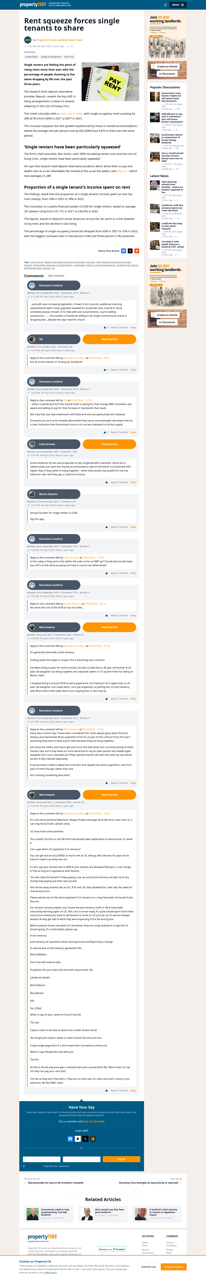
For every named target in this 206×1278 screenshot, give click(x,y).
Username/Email (31, 1154)
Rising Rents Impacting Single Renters (52, 265)
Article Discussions (148, 1251)
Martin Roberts (72, 603)
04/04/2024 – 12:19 (81, 400)
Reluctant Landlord (74, 358)
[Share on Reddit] (136, 250)
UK (53, 268)
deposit (122, 171)
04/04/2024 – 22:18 (95, 603)
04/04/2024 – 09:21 (99, 358)
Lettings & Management (51, 56)
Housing (91, 262)
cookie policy (50, 1272)
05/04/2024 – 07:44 (99, 646)
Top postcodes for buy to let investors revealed (55, 1182)
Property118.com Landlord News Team (59, 40)
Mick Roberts (71, 729)
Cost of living (36, 262)
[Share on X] (130, 250)
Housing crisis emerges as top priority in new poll (148, 1182)
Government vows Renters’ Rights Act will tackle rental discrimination (171, 97)
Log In (121, 1159)
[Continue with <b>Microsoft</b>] (93, 1139)
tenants (47, 268)
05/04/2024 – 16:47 (99, 813)
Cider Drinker (71, 557)
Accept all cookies (173, 1266)
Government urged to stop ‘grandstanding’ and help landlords (55, 1212)
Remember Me (33, 1166)
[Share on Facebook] (123, 250)
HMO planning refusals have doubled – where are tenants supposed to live (172, 187)
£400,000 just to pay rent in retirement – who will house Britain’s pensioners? (172, 118)
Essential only (148, 1266)
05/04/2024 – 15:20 (92, 729)
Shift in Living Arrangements (100, 265)
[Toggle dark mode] (165, 5)
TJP (65, 400)
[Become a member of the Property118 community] (167, 36)
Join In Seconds (94, 1121)
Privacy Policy (169, 1251)
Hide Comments (56, 275)
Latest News (145, 1244)
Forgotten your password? (56, 1166)
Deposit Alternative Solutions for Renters (65, 262)
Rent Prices (69, 56)
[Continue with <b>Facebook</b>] (70, 1139)
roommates (79, 265)
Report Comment (119, 327)
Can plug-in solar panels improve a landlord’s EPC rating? (173, 244)
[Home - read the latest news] (90, 5)
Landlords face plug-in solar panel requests (172, 226)
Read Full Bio (109, 339)
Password (68, 1154)
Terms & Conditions (171, 1244)
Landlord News (31, 56)
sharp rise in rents (70, 113)
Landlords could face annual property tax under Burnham (172, 208)
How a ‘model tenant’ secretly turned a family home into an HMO (173, 157)
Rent (98, 262)
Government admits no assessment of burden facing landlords (172, 138)
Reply (133, 327)
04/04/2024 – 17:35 (93, 557)
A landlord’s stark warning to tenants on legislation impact (163, 1212)
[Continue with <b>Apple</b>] (78, 1139)
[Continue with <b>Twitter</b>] (85, 1139)
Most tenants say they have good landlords (109, 1210)
